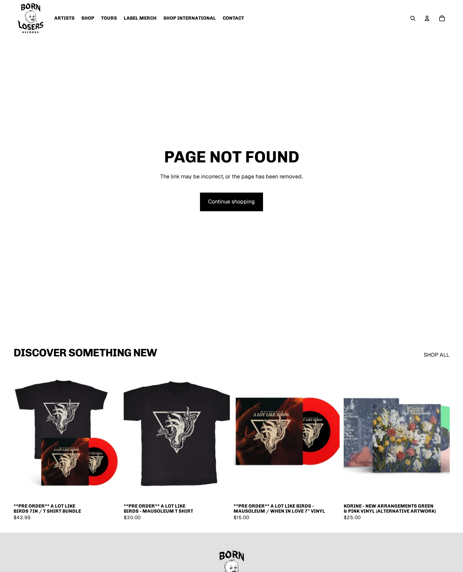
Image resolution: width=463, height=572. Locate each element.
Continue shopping (231, 201)
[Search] (412, 18)
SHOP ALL (436, 354)
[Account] (427, 18)
